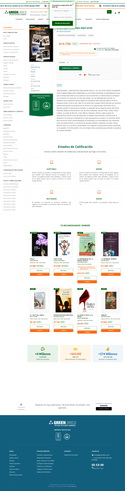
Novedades (19, 19)
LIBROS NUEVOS (7, 165)
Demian (104, 315)
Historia (5, 71)
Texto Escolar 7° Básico (9, 198)
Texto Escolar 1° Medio (9, 201)
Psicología (6, 80)
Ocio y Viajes (6, 107)
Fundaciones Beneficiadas (45, 463)
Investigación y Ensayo (9, 74)
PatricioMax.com (72, 486)
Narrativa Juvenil (8, 117)
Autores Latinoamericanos (10, 148)
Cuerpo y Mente (8, 84)
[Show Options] (71, 11)
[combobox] (62, 11)
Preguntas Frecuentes (44, 458)
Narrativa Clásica (8, 137)
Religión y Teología (8, 63)
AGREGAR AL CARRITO (70, 68)
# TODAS (91, 35)
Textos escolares (14, 463)
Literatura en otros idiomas (13, 170)
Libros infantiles (7, 115)
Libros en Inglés (7, 173)
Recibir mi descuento (62, 23)
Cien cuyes (58, 259)
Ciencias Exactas (9, 43)
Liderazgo (6, 96)
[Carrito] (119, 13)
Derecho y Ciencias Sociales (10, 60)
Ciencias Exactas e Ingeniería (11, 49)
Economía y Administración (10, 52)
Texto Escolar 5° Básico (9, 192)
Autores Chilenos (7, 145)
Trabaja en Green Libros (44, 469)
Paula (32, 259)
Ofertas (40, 19)
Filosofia (5, 68)
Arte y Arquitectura (10, 32)
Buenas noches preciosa (63, 315)
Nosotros (89, 19)
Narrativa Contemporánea (10, 140)
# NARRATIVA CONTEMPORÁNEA (66, 35)
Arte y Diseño (6, 36)
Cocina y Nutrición (8, 104)
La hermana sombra (109, 259)
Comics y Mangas (8, 120)
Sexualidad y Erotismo (9, 93)
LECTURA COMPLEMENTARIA (10, 184)
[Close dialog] (73, 4)
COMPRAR (39, 274)
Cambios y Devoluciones (44, 455)
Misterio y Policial (8, 151)
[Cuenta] (115, 13)
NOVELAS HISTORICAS (9, 142)
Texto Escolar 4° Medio (9, 210)
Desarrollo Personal (8, 91)
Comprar (12, 466)
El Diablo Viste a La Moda (85, 315)
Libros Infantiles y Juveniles (13, 111)
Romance (5, 154)
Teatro (5, 39)
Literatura (7, 125)
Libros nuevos (30, 19)
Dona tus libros (14, 469)
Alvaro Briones (35, 67)
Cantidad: (62, 62)
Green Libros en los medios (45, 461)
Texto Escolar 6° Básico (9, 195)
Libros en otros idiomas (9, 176)
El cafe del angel (37, 315)
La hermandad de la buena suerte (85, 259)
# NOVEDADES (82, 35)
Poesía (5, 163)
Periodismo (6, 77)
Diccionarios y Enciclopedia (10, 187)
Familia (5, 66)
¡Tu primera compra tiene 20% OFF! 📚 (62, 6)
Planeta (33, 72)
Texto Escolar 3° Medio (9, 207)
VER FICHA (40, 270)
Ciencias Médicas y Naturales (11, 46)
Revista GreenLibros (102, 19)
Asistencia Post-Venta (44, 472)
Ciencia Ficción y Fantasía (10, 160)
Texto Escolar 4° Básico (9, 190)
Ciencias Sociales (9, 56)
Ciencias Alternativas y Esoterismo (12, 88)
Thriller (5, 157)
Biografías (6, 128)
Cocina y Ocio (7, 101)
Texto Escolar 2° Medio (9, 204)
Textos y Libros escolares (12, 180)
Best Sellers (6, 134)
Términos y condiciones (44, 466)
